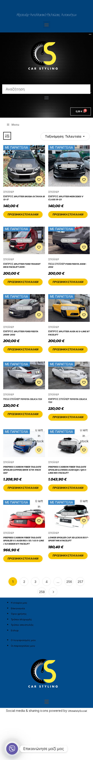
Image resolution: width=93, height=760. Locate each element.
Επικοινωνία (18, 608)
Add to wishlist (39, 179)
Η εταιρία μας (19, 602)
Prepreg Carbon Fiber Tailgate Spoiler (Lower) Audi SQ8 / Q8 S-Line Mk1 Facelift (67, 470)
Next (53, 591)
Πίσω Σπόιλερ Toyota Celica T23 (22, 399)
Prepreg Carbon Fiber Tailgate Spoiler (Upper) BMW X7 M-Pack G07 (22, 470)
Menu (15, 124)
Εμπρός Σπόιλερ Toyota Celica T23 (67, 401)
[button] (46, 24)
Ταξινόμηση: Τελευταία (57, 151)
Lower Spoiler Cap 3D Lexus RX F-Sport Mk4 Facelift (68, 539)
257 (80, 582)
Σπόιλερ (8, 191)
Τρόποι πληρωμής (21, 619)
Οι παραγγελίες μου (23, 645)
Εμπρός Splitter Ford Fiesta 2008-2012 (20, 333)
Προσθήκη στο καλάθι (23, 214)
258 (42, 592)
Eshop (15, 630)
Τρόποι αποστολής (22, 624)
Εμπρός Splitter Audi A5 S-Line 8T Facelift (69, 333)
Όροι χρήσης (19, 613)
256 (69, 582)
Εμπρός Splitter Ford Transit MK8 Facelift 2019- (21, 265)
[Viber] (12, 749)
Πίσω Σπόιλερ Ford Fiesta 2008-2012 (67, 265)
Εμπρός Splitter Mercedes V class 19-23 (65, 198)
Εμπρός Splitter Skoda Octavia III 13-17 (24, 198)
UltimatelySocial (77, 710)
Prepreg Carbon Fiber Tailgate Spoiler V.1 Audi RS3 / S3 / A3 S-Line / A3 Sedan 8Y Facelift (23, 540)
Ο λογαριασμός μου (23, 640)
